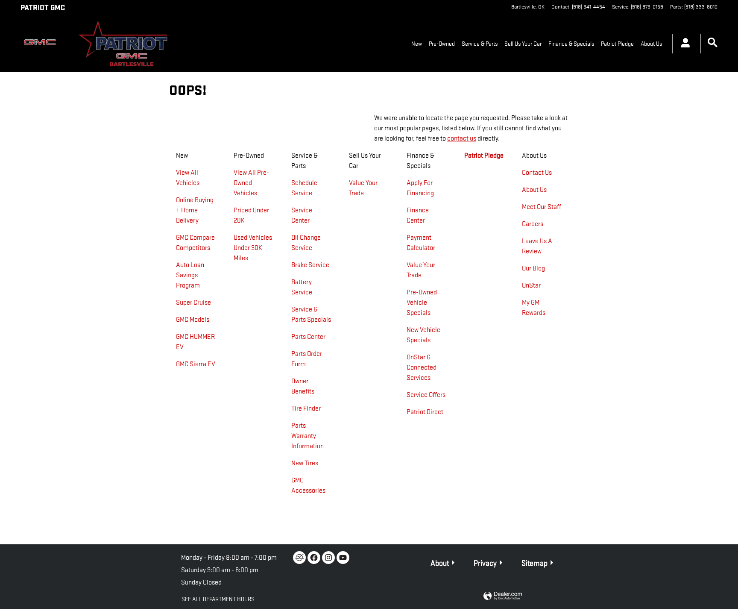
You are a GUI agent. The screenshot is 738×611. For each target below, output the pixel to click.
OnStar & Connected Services (421, 367)
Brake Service (310, 265)
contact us (461, 139)
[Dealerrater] (299, 557)
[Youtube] (343, 557)
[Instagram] (328, 557)
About (439, 563)
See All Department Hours (218, 599)
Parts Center (308, 337)
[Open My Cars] (683, 44)
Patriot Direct (425, 412)
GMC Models (192, 320)
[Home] (41, 44)
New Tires (304, 463)
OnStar (531, 286)
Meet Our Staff (541, 207)
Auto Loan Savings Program (190, 275)
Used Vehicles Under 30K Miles (253, 248)
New (416, 43)
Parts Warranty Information (307, 436)
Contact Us (537, 173)
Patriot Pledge (617, 43)
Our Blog (533, 268)
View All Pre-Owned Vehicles (251, 183)
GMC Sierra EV (195, 364)
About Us (651, 43)
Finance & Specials (571, 43)
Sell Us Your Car (523, 43)
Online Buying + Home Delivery (195, 210)
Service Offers (426, 395)
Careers (532, 224)
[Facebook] (314, 557)
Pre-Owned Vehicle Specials (422, 302)
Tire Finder (306, 409)
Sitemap (534, 563)
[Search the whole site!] (713, 43)
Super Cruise (193, 303)
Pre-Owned (442, 43)
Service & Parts (480, 43)
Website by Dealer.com (502, 596)
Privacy (485, 563)
